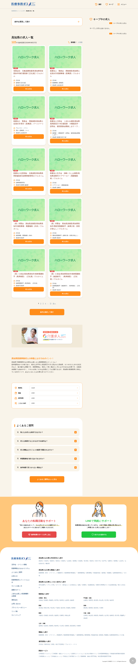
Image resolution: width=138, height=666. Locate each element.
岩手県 (56, 600)
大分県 (62, 626)
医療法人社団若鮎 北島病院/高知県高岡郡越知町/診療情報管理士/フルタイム (28, 174)
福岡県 (41, 626)
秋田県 (62, 600)
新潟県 (96, 600)
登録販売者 (96, 573)
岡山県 (91, 615)
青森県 (51, 600)
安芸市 (46, 561)
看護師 (109, 573)
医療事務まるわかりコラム (21, 568)
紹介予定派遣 (60, 644)
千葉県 (58, 608)
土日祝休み (73, 585)
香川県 (117, 615)
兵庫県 (62, 615)
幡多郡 (48, 563)
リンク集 (15, 611)
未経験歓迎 (91, 585)
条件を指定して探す (47, 312)
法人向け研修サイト (90, 653)
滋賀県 (56, 615)
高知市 (41, 561)
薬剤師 (103, 573)
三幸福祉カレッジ (56, 656)
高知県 (85, 618)
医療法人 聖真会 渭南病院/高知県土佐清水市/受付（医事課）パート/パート (28, 122)
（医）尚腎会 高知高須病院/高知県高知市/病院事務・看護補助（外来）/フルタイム (28, 226)
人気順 (80, 42)
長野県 (91, 600)
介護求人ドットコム (77, 653)
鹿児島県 (72, 626)
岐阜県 (96, 608)
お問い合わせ (16, 604)
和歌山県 (67, 615)
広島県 (85, 615)
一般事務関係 (81, 573)
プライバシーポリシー (19, 607)
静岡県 (91, 608)
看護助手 (60, 573)
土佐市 (121, 561)
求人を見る (28, 89)
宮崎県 (67, 626)
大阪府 (41, 615)
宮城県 (46, 600)
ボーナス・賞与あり (62, 585)
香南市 (63, 561)
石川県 (107, 600)
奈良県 (51, 615)
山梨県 (85, 600)
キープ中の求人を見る (119, 23)
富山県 (101, 600)
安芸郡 (80, 561)
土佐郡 (69, 561)
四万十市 (98, 561)
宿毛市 (58, 561)
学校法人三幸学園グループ (71, 656)
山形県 (67, 600)
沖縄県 (79, 626)
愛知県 (85, 608)
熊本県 (56, 626)
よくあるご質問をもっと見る (47, 479)
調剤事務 (89, 573)
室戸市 (104, 561)
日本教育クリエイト (45, 653)
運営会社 (15, 600)
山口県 (107, 615)
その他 (122, 635)
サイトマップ (16, 615)
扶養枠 (84, 585)
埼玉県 (52, 608)
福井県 (112, 600)
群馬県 (73, 608)
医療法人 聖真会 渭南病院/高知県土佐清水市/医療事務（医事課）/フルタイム (65, 73)
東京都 (41, 608)
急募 (79, 585)
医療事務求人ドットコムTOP (18, 10)
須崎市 (110, 561)
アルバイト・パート (71, 644)
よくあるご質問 (17, 572)
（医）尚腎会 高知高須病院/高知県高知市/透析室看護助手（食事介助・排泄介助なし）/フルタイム (65, 226)
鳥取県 (96, 615)
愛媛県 (122, 615)
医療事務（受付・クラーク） (47, 573)
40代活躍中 (42, 585)
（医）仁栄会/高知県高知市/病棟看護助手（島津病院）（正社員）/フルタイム (28, 275)
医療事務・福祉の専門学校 (88, 656)
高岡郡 (75, 561)
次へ (54, 303)
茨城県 (68, 608)
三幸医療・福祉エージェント (60, 653)
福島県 (72, 600)
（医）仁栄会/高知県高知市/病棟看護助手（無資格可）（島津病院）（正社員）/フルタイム (65, 276)
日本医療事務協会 (103, 653)
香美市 (92, 561)
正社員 (41, 644)
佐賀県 (46, 626)
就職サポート (16, 590)
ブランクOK (50, 585)
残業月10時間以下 (101, 585)
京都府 (46, 615)
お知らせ (15, 576)
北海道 (41, 600)
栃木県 (63, 608)
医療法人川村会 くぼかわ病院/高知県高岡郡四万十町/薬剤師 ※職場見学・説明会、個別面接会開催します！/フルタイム (65, 124)
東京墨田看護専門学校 (104, 656)
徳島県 (112, 615)
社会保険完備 (112, 585)
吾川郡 (86, 561)
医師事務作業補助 (69, 573)
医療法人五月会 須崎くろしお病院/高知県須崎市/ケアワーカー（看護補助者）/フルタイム (65, 175)
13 (50, 303)
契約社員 (47, 644)
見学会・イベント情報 (19, 564)
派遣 (52, 644)
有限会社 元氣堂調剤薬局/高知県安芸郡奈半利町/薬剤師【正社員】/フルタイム (28, 73)
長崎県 (51, 626)
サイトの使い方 (17, 586)
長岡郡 (115, 561)
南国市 (52, 561)
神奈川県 (46, 608)
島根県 (101, 615)
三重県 (101, 608)
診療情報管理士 (117, 573)
